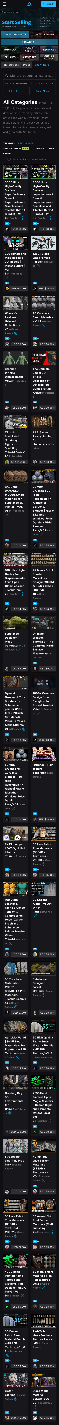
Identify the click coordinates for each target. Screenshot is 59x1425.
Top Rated (39, 148)
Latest (7, 153)
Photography (11, 64)
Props (26, 64)
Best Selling (25, 143)
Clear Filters (42, 91)
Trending (9, 143)
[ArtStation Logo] (29, 4)
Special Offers (15, 148)
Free (51, 148)
